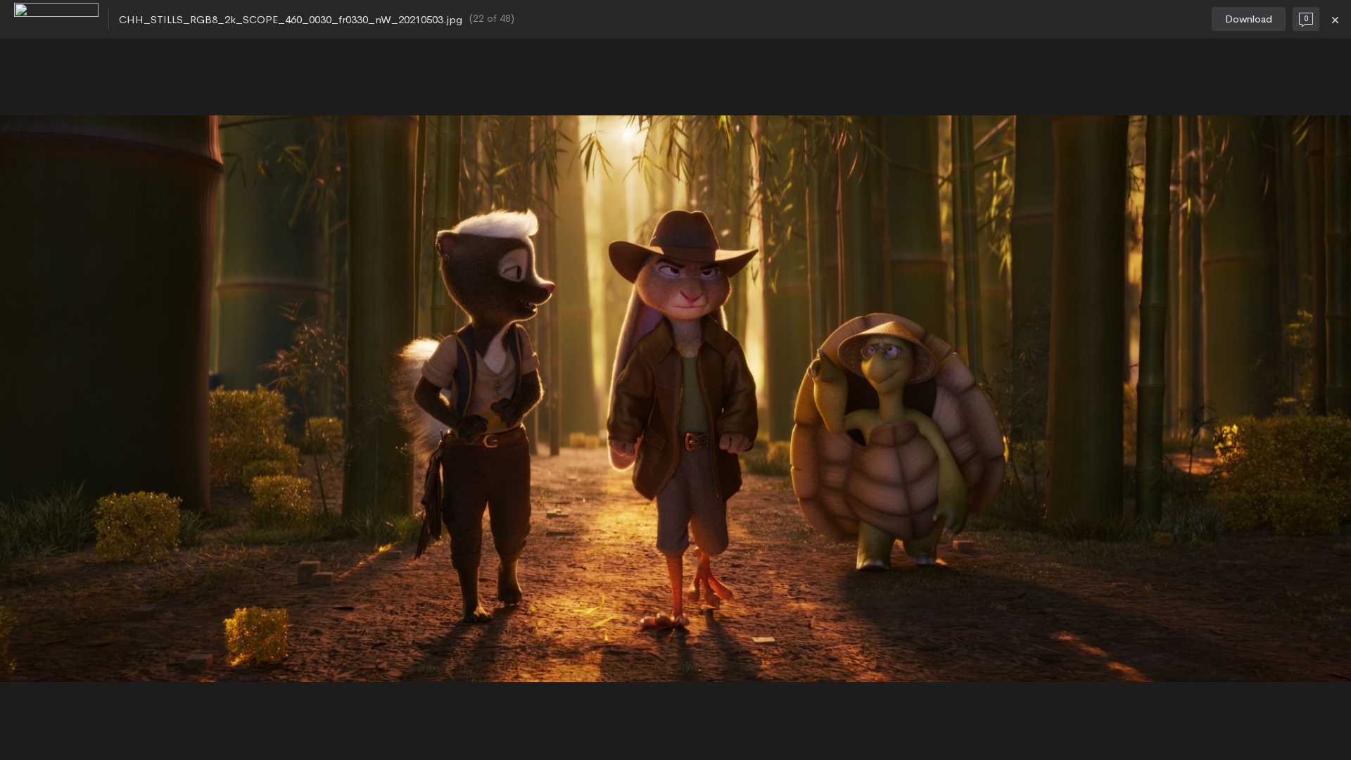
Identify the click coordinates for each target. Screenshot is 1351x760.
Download (1248, 19)
